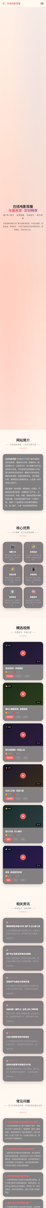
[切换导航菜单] (42, 3)
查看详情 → (10, 938)
